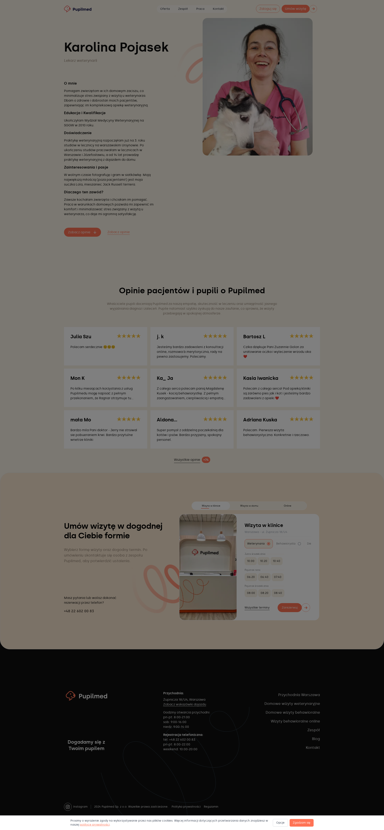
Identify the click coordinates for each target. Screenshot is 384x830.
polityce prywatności (95, 824)
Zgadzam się (301, 822)
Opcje (280, 822)
